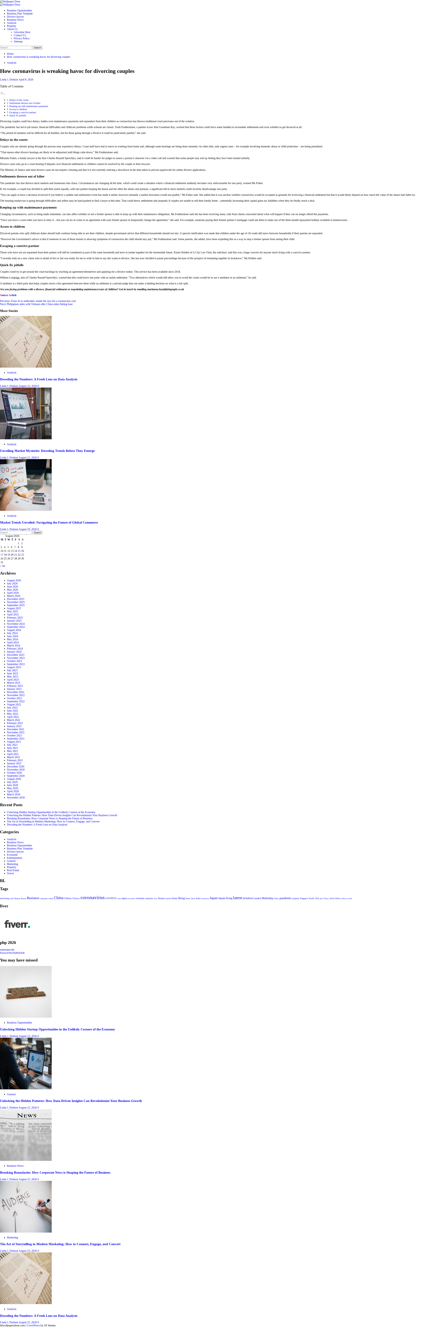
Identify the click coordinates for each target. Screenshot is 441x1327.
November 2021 (16, 732)
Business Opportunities (19, 10)
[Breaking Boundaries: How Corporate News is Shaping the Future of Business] (26, 1159)
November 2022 (16, 695)
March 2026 (13, 595)
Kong (229, 898)
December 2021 (15, 729)
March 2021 (13, 757)
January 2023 (14, 688)
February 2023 (15, 685)
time (321, 898)
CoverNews (33, 1325)
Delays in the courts (19, 100)
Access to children (18, 109)
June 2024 (12, 636)
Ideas (193, 898)
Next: (36, 304)
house (188, 898)
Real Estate (13, 870)
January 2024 (14, 651)
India (198, 898)
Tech (317, 898)
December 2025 (15, 598)
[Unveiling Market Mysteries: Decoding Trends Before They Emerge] (26, 438)
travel (332, 898)
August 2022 (14, 704)
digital (124, 898)
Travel (10, 873)
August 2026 (14, 580)
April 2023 (13, 679)
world (349, 898)
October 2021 (14, 735)
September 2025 (16, 605)
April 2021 (13, 754)
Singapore (304, 898)
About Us (12, 29)
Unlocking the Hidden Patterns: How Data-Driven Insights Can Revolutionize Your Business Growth (62, 815)
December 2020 (15, 766)
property (295, 898)
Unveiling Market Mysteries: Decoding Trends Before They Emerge (47, 451)
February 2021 (15, 760)
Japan (214, 898)
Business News (15, 19)
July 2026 (12, 583)
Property (11, 25)
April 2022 (13, 716)
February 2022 (15, 723)
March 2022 (13, 719)
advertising (4, 898)
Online (276, 898)
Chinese (76, 898)
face (155, 898)
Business (33, 898)
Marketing (12, 864)
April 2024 (13, 642)
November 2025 (16, 602)
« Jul (2, 565)
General (11, 860)
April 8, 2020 (26, 79)
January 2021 (14, 763)
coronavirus (92, 897)
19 (8, 554)
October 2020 (14, 772)
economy (140, 898)
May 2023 (12, 676)
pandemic (286, 898)
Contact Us (20, 35)
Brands (23, 898)
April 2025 (13, 614)
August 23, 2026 (28, 385)
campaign (44, 898)
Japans (221, 898)
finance (162, 898)
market (257, 898)
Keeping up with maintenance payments (29, 106)
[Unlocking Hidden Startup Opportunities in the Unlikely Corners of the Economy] (26, 1016)
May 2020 (12, 788)
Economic (12, 854)
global (168, 898)
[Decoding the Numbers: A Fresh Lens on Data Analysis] (26, 366)
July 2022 (12, 707)
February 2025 (15, 617)
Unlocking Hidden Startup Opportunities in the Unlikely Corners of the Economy (51, 812)
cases (50, 898)
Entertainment (14, 857)
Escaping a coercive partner (22, 112)
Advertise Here (22, 32)
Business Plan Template (20, 13)
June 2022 (12, 710)
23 (22, 554)
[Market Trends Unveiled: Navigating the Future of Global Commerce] (26, 509)
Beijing (17, 898)
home (174, 898)
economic (131, 898)
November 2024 (16, 623)
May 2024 (12, 639)
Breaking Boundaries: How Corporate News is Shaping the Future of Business (50, 818)
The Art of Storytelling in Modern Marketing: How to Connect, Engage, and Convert (53, 821)
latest (237, 897)
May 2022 (12, 713)
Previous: (38, 301)
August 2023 (14, 667)
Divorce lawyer (15, 16)
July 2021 (12, 744)
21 (15, 554)
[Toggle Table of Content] (2, 94)
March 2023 (13, 682)
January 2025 (14, 620)
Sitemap (18, 41)
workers (343, 898)
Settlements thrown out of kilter (25, 103)
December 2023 (15, 654)
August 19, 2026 (28, 529)
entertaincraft (7, 949)
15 (19, 550)
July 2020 (12, 782)
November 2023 (16, 657)
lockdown (248, 898)
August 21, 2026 (28, 457)
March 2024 (13, 645)
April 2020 (13, 791)
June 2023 (12, 673)
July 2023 (12, 670)
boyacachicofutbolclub (12, 952)
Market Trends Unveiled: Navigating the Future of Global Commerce (49, 522)
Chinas (67, 898)
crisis (119, 898)
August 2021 (14, 741)
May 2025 (12, 611)
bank (12, 898)
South (311, 898)
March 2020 (13, 794)
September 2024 (16, 626)
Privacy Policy (22, 38)
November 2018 (16, 797)
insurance (205, 898)
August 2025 (14, 608)
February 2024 (15, 648)
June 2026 (12, 586)
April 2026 (13, 592)
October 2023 (14, 661)
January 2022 (14, 726)
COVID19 (110, 898)
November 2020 (16, 769)
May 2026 (12, 589)
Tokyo (326, 898)
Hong (181, 898)
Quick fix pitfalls (17, 115)
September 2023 (16, 664)
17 (2, 554)
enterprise (149, 898)
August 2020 (14, 778)
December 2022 (15, 692)
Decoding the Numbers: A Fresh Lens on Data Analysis (38, 379)
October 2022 (14, 698)
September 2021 (16, 738)
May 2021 (12, 750)
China (58, 898)
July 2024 (12, 633)
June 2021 (12, 747)
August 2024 (14, 630)
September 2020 (16, 775)
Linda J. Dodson (9, 79)
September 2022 (16, 701)
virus (337, 898)
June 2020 (12, 785)
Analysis (11, 22)
